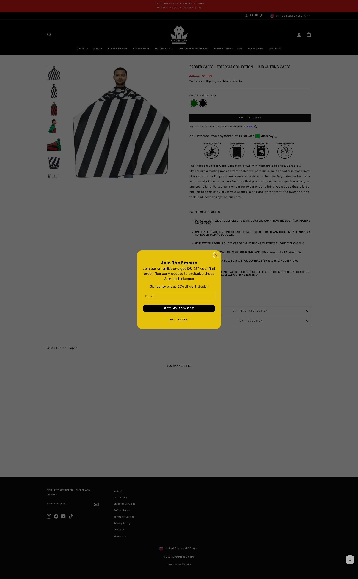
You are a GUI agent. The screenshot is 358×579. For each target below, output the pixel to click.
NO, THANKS (179, 319)
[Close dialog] (216, 255)
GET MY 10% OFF (179, 308)
